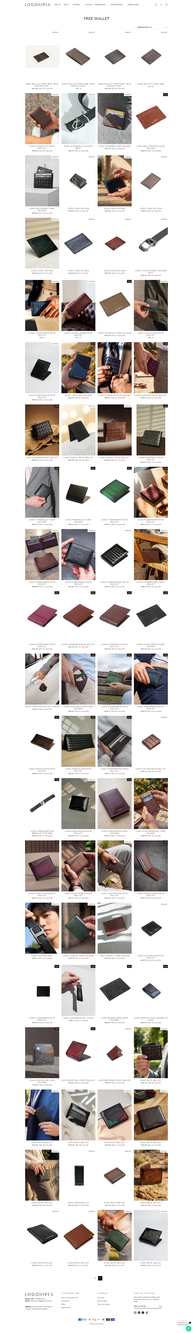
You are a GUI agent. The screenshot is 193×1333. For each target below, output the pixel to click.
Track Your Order (104, 1304)
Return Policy (66, 1308)
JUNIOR (88, 5)
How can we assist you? (69, 1297)
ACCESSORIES (117, 5)
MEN (66, 5)
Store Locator (103, 1301)
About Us (101, 1297)
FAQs (63, 1304)
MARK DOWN (133, 5)
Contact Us (65, 1301)
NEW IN (57, 5)
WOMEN (77, 5)
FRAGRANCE (100, 5)
